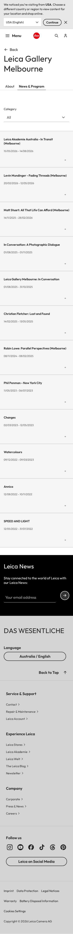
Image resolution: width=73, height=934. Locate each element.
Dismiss (65, 22)
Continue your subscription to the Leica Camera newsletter (64, 595)
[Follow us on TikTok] (42, 847)
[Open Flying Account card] (65, 35)
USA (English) (15, 22)
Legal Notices (50, 891)
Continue (52, 22)
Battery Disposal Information (39, 901)
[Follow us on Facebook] (31, 847)
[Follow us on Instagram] (9, 847)
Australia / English (34, 656)
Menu (16, 35)
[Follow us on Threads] (52, 847)
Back (14, 49)
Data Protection (27, 891)
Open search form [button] (56, 35)
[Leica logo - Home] (36, 35)
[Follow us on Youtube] (20, 847)
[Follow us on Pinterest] (63, 847)
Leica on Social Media (36, 861)
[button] (65, 672)
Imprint (9, 891)
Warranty (10, 901)
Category (10, 109)
